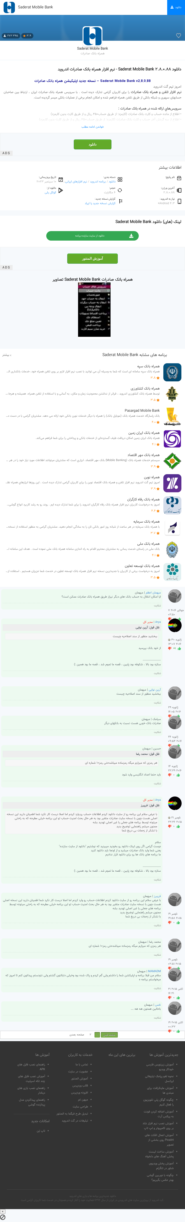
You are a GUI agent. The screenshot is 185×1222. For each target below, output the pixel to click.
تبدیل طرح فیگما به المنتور (72, 1114)
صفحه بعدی (76, 1035)
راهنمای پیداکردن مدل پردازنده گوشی (32, 1102)
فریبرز (157, 896)
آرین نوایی (155, 690)
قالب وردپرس (80, 1085)
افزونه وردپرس (79, 1092)
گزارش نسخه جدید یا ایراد (100, 203)
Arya (158, 622)
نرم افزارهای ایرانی (76, 181)
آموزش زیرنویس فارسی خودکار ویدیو (160, 1067)
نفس (158, 1005)
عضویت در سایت (78, 1071)
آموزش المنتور (92, 258)
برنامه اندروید (98, 181)
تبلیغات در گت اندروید (75, 1121)
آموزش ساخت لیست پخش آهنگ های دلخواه (159, 1154)
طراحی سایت (80, 1107)
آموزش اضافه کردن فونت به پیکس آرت (159, 1114)
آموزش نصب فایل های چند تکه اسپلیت (31, 1078)
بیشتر (5, 355)
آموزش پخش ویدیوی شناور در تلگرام (161, 1166)
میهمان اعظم (153, 593)
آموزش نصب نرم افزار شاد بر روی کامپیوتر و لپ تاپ (158, 1126)
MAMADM (154, 971)
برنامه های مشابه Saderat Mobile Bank (134, 355)
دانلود (93, 144)
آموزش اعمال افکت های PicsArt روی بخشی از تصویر (159, 1140)
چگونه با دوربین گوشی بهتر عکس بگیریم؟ (160, 1177)
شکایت (157, 606)
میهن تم (83, 1100)
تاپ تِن (41, 1131)
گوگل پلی (50, 192)
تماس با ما (82, 1064)
